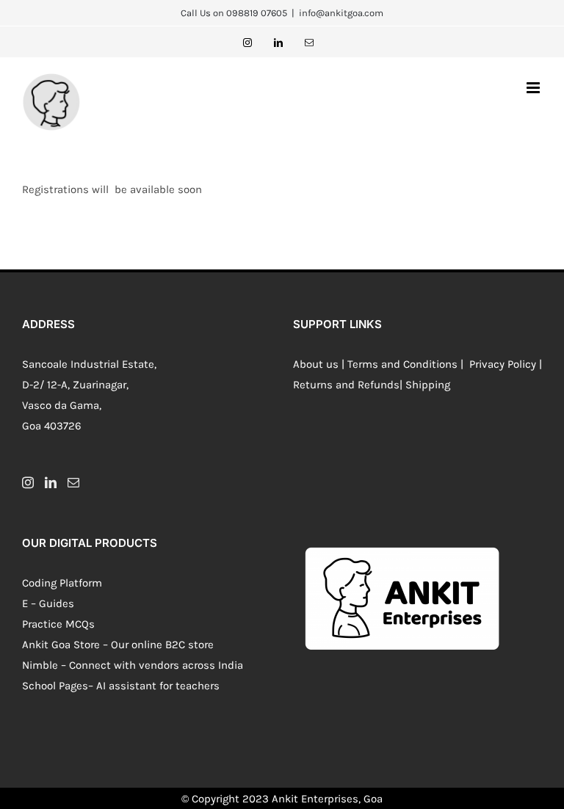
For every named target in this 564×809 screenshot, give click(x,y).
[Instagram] (28, 482)
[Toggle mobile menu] (534, 87)
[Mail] (73, 482)
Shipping (427, 384)
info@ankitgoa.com (341, 12)
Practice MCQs (58, 624)
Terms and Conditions (402, 364)
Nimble (40, 665)
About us (316, 364)
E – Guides (48, 603)
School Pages (55, 685)
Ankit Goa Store (61, 644)
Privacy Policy (501, 364)
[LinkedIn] (51, 482)
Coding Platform (62, 582)
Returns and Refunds (346, 384)
